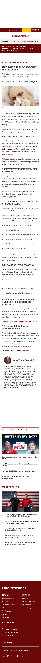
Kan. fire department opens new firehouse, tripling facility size (19, 536)
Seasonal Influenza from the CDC (26, 322)
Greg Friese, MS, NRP (28, 82)
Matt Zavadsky (14, 341)
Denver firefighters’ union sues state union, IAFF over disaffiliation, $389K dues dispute (21, 515)
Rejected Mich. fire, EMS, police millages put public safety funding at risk (20, 543)
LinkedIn (23, 385)
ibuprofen (18, 293)
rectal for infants (20, 152)
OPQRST (28, 144)
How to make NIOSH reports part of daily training (19, 471)
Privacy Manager (7, 643)
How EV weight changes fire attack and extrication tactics (19, 464)
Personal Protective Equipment (11, 62)
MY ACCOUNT (27, 30)
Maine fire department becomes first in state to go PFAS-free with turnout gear (21, 522)
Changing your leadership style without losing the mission (19, 457)
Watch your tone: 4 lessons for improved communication (15, 477)
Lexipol (15, 650)
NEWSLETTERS (17, 30)
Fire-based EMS (8, 350)
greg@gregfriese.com (11, 387)
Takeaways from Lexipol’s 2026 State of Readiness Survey (18, 49)
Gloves (25, 62)
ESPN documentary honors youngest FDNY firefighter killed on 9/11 (19, 529)
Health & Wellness (23, 350)
